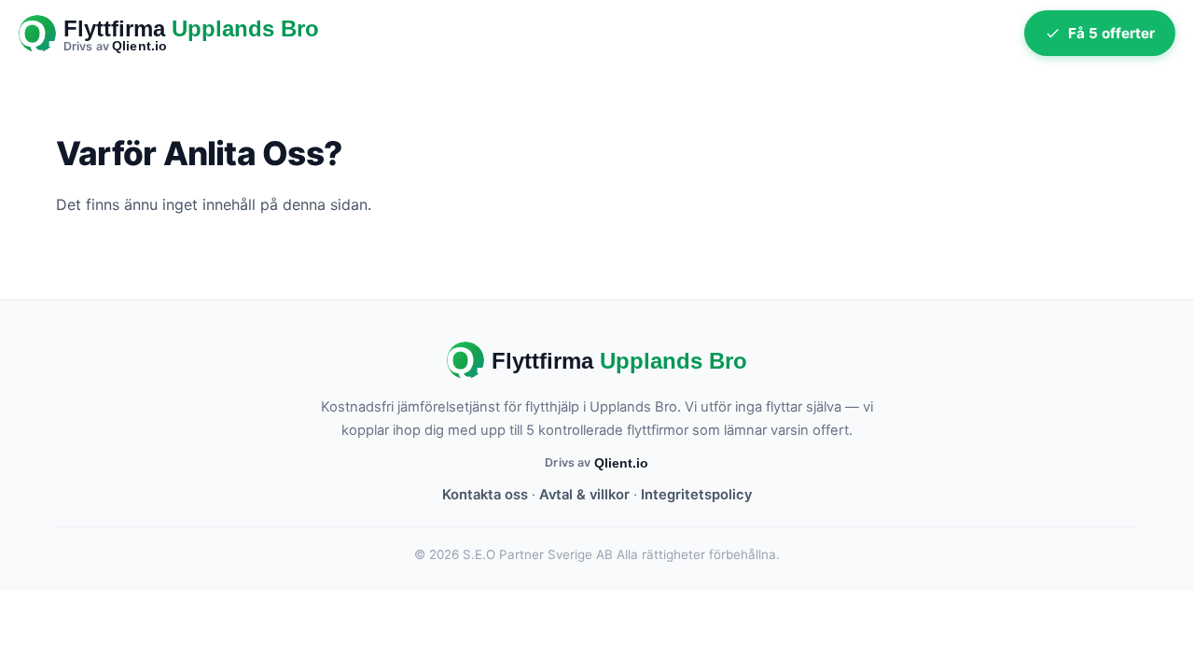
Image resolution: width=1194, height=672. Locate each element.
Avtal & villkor (584, 494)
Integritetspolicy (696, 494)
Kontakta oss (485, 494)
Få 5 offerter (1111, 33)
